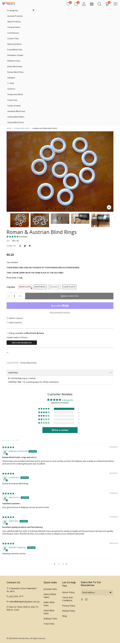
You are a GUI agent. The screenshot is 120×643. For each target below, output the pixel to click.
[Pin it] (30, 246)
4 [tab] (60, 208)
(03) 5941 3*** (16, 596)
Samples (11, 77)
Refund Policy (68, 610)
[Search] (99, 4)
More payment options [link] (60, 312)
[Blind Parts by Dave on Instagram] (86, 599)
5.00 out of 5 (67, 400)
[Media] (109, 207)
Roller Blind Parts (14, 66)
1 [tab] (46, 208)
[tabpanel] (60, 171)
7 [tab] (73, 208)
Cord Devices (13, 33)
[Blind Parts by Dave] (9, 3)
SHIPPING (13, 372)
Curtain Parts (13, 38)
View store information (22, 343)
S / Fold (10, 83)
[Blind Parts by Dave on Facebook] (82, 599)
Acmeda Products (15, 16)
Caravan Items (13, 27)
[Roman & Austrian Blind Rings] (60, 171)
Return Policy (68, 592)
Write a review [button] (60, 430)
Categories (13, 10)
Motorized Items (14, 44)
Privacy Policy (68, 605)
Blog (64, 616)
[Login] (84, 4)
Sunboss (11, 88)
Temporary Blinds (15, 94)
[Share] (20, 246)
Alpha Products (14, 21)
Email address (88, 592)
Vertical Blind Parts (15, 122)
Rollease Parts (13, 60)
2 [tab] (51, 208)
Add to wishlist (15, 322)
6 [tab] (68, 208)
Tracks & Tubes (14, 105)
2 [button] (59, 564)
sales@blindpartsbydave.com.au (24, 601)
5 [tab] (64, 208)
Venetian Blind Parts (16, 111)
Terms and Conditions (67, 599)
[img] (8, 447)
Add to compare (15, 318)
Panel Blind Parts (14, 49)
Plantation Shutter (15, 55)
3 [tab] (55, 208)
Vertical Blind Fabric (15, 116)
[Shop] (92, 4)
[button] (5, 217)
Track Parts (12, 100)
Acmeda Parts (50, 589)
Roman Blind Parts (15, 72)
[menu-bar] (115, 3)
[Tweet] (25, 246)
